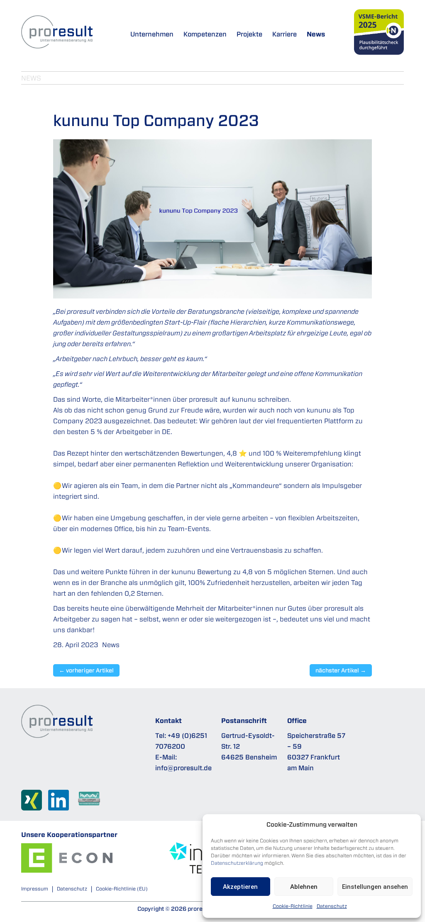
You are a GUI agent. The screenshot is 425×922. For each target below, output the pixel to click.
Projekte (249, 34)
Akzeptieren (240, 886)
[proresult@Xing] (34, 803)
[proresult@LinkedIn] (61, 803)
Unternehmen (151, 34)
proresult (203, 399)
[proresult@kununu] (92, 802)
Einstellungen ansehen (375, 886)
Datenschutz (332, 906)
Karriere (284, 34)
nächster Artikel (340, 670)
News (316, 34)
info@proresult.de (183, 768)
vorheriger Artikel (86, 670)
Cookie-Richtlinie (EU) (122, 889)
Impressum (34, 889)
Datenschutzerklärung (237, 863)
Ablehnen (304, 886)
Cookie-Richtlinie (293, 906)
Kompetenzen (205, 34)
